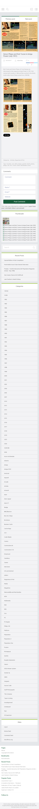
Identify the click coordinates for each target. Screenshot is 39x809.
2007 (5, 397)
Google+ (32, 64)
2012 (5, 405)
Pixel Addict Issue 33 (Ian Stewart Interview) (16, 264)
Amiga (6, 465)
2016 (5, 422)
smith (18, 165)
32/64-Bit (6, 448)
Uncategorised (8, 702)
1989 (5, 329)
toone (29, 165)
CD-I (5, 532)
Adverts (6, 460)
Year (5, 711)
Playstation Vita (8, 643)
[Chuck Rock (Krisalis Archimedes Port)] (19, 237)
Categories (2, 9)
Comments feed (8, 735)
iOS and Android (8, 571)
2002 (5, 384)
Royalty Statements (9, 660)
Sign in (31, 9)
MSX (5, 596)
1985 (5, 312)
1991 (5, 337)
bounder (9, 164)
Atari (5, 494)
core (13, 164)
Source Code (7, 685)
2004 (5, 388)
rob (8, 165)
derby (16, 164)
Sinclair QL (7, 672)
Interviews (7, 566)
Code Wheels (7, 537)
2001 (5, 380)
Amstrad (6, 473)
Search (7, 9)
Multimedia (7, 600)
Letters (6, 575)
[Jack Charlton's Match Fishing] (19, 231)
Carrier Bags (7, 528)
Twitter (36, 64)
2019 (5, 435)
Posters (6, 647)
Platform (6, 630)
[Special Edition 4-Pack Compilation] (6, 218)
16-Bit (6, 295)
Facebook (28, 64)
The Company (8, 694)
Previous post (10, 19)
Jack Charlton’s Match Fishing (12, 279)
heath (28, 164)
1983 (5, 303)
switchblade (23, 165)
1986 (5, 316)
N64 (5, 605)
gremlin (24, 164)
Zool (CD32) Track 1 (6, 780)
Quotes (6, 655)
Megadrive (7, 588)
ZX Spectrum (8, 715)
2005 (5, 392)
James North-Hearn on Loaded (9, 787)
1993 (5, 346)
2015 (5, 418)
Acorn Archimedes (9, 456)
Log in (6, 727)
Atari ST (6, 503)
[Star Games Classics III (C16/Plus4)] (19, 229)
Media (6, 583)
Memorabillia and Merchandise (12, 592)
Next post (28, 19)
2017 (5, 426)
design (20, 164)
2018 (5, 431)
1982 (5, 299)
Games (6, 562)
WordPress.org (8, 739)
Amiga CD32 (7, 469)
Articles (12, 160)
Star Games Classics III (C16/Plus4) (13, 275)
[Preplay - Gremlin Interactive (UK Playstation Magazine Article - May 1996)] (19, 227)
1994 (5, 350)
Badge (6, 507)
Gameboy (7, 558)
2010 (5, 401)
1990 (5, 333)
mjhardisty (20, 60)
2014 (5, 414)
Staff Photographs (9, 689)
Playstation (7, 634)
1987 (5, 320)
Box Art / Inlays (8, 515)
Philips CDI (7, 626)
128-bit (6, 291)
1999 (5, 371)
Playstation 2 (7, 638)
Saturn (6, 664)
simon (14, 165)
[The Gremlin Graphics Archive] (19, 3)
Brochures (7, 520)
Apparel (6, 477)
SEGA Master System (10, 668)
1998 (5, 367)
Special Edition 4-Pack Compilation (13, 260)
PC (5, 617)
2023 (5, 439)
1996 (5, 358)
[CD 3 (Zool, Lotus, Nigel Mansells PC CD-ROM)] (19, 235)
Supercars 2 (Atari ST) (7, 790)
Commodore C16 (9, 549)
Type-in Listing (8, 698)
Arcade (6, 482)
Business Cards (8, 524)
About (3, 750)
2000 (5, 375)
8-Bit (5, 452)
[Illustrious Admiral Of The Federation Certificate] (19, 240)
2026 (5, 443)
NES (5, 609)
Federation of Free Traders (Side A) (11, 785)
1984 (5, 308)
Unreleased (7, 706)
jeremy (32, 164)
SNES (5, 677)
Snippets (6, 681)
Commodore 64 (8, 545)
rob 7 (11, 165)
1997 (5, 363)
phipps (5, 165)
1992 (5, 342)
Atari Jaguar (7, 498)
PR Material (7, 651)
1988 (5, 325)
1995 (5, 354)
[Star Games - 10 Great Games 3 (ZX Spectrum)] (19, 233)
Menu (36, 9)
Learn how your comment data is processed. (18, 207)
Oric (5, 613)
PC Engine (7, 622)
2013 (5, 409)
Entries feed (7, 731)
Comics (6, 541)
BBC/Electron (8, 511)
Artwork (6, 490)
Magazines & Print (19, 160)
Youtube (6, 799)
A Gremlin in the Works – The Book (11, 783)
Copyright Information (7, 752)
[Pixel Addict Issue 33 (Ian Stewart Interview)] (19, 225)
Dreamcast (7, 554)
